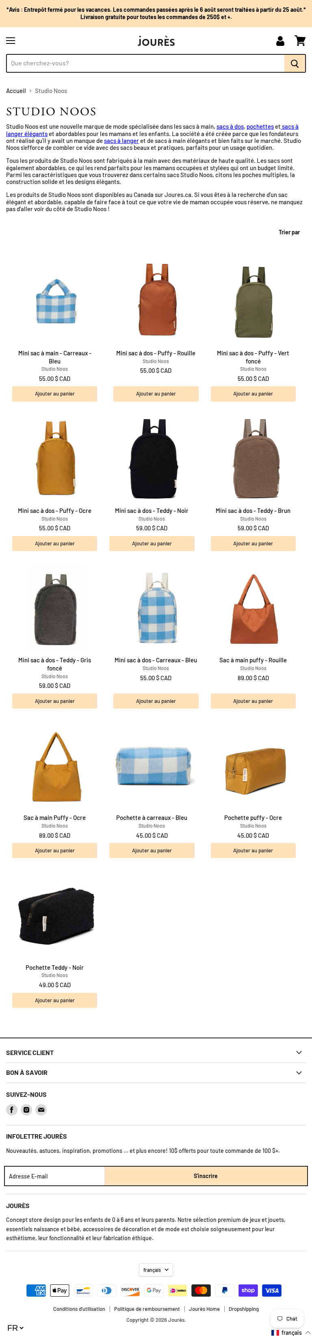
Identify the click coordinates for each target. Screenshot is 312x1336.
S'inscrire (206, 1175)
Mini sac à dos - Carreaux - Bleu (156, 660)
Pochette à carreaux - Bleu (151, 817)
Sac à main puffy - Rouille (253, 660)
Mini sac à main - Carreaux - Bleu (54, 357)
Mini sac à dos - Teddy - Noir (151, 510)
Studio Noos (54, 369)
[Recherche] (295, 63)
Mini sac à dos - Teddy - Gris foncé (54, 664)
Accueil (16, 90)
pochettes (260, 126)
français (152, 1270)
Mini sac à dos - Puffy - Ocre (54, 510)
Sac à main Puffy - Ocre (55, 817)
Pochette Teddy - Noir (55, 967)
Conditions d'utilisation (79, 1309)
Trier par (289, 232)
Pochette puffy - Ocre (253, 817)
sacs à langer (121, 140)
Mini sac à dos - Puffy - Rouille (155, 353)
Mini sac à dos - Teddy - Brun (253, 510)
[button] (291, 1332)
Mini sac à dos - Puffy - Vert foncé (253, 357)
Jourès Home (204, 1309)
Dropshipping (244, 1309)
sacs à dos (230, 126)
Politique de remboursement (147, 1309)
